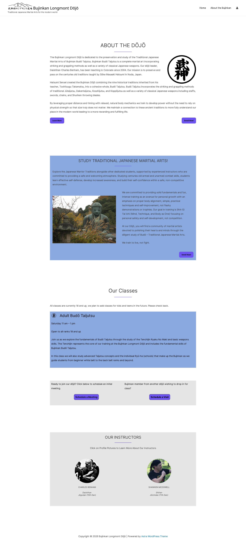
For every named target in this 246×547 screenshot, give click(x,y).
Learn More (57, 121)
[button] (86, 397)
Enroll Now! (189, 121)
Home (202, 8)
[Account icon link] (237, 8)
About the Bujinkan (221, 8)
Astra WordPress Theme (154, 536)
